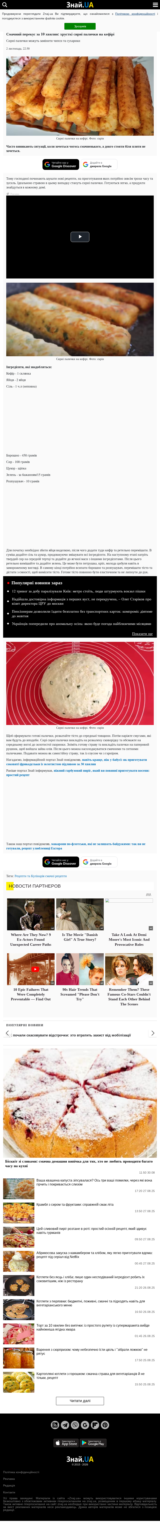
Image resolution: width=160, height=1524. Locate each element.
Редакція (9, 1485)
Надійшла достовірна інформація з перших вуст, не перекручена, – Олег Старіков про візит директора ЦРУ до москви (81, 601)
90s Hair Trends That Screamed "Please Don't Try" (79, 994)
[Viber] (75, 1425)
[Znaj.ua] (80, 4)
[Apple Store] (66, 1442)
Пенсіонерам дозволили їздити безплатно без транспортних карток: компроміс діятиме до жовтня (82, 613)
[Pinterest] (105, 1425)
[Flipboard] (95, 1425)
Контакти (9, 1492)
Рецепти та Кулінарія (29, 876)
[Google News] (85, 1425)
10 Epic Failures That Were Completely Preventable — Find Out (31, 994)
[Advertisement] (80, 420)
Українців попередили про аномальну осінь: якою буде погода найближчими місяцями (81, 623)
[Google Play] (93, 1442)
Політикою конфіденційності (135, 13)
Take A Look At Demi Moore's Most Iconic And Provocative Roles (129, 940)
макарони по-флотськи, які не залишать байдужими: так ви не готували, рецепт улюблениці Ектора (75, 845)
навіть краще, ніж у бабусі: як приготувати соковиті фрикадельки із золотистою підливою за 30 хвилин (76, 761)
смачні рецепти (56, 876)
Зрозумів (80, 26)
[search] (4, 4)
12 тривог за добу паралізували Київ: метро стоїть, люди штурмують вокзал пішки (78, 591)
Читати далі (80, 1401)
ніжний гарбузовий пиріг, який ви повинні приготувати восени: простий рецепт (77, 772)
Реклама (9, 1478)
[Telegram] (65, 1425)
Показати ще (142, 634)
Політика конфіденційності (21, 1472)
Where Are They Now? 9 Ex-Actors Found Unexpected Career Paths (30, 940)
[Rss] (55, 1425)
